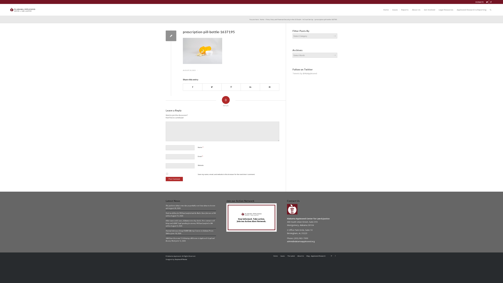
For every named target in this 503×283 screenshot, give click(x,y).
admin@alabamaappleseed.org (301, 241)
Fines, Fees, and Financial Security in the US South (283, 19)
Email (200, 156)
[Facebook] (491, 2)
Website (201, 165)
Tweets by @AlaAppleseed (304, 73)
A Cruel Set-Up (308, 19)
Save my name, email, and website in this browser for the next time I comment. (226, 174)
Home (262, 19)
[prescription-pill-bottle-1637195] (171, 36)
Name (200, 147)
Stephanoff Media (181, 259)
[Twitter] (487, 2)
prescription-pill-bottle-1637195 (209, 32)
